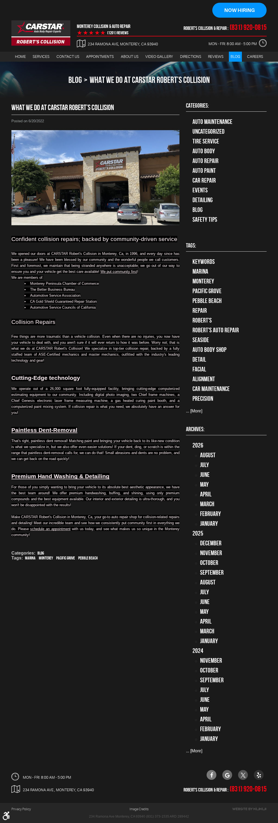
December (211, 543)
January (209, 523)
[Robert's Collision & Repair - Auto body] (40, 33)
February (210, 513)
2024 (197, 650)
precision (202, 398)
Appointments (100, 56)
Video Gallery (159, 56)
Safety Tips (204, 219)
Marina (30, 558)
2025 (197, 533)
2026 (197, 445)
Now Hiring (239, 10)
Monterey (46, 558)
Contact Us (67, 56)
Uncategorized (208, 131)
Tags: (191, 245)
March (207, 504)
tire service (205, 141)
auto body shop (209, 349)
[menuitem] (20, 57)
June (205, 474)
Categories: (197, 105)
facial (199, 369)
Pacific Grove (65, 558)
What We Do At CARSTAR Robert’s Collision (150, 80)
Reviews (215, 56)
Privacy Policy (21, 809)
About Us (129, 56)
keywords (203, 261)
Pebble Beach (88, 558)
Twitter (243, 775)
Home (20, 56)
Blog (235, 56)
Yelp (259, 775)
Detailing (202, 200)
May (204, 484)
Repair (199, 310)
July (204, 464)
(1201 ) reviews (117, 33)
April (205, 494)
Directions (190, 56)
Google (227, 775)
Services (41, 56)
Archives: (195, 429)
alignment (203, 379)
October (209, 562)
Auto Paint (204, 170)
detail (199, 359)
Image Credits (139, 809)
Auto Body (203, 151)
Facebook (211, 775)
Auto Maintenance (212, 121)
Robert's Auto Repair (215, 330)
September (212, 572)
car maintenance (211, 388)
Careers (255, 56)
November (211, 552)
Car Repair (204, 180)
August (208, 455)
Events (200, 190)
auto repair (205, 160)
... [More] (194, 411)
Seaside (200, 339)
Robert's (202, 320)
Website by (249, 809)
